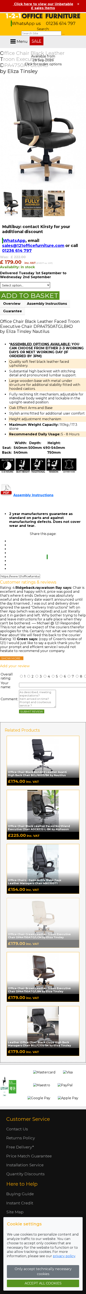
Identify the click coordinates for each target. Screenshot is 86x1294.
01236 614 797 (60, 23)
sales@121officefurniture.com (33, 245)
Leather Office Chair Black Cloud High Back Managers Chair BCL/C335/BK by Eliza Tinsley (39, 1044)
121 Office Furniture (43, 16)
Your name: (6, 685)
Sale (36, 41)
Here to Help (22, 1184)
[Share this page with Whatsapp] (47, 556)
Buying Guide (20, 1193)
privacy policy (64, 1256)
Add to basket (29, 295)
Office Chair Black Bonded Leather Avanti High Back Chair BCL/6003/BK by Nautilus (37, 773)
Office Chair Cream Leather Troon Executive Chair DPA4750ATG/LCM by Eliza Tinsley (39, 936)
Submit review (31, 711)
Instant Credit (19, 1202)
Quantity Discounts (25, 1173)
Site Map (15, 1211)
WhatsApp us (27, 23)
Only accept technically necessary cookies (43, 1271)
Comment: (9, 699)
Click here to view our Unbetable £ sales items (43, 6)
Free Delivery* (20, 1147)
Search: (43, 29)
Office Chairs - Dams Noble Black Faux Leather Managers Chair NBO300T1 (34, 882)
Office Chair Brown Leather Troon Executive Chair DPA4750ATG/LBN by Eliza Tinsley (39, 990)
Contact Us (17, 1128)
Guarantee (12, 311)
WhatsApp (14, 240)
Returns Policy (20, 1137)
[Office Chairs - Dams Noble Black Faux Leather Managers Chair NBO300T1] (43, 864)
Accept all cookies (43, 1283)
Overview (11, 304)
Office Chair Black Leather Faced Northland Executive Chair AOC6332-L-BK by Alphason (39, 828)
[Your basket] (85, 37)
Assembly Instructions (47, 304)
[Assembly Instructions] (6, 495)
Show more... (11, 658)
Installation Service (25, 1164)
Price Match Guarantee (29, 1155)
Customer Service (28, 1119)
